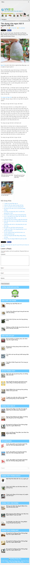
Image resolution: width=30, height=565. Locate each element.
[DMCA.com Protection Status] (15, 297)
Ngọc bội (3, 65)
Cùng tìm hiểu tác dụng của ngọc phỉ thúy (13, 205)
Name (2, 268)
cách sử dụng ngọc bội (7, 244)
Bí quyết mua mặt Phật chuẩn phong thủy (13, 227)
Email (2, 273)
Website (2, 278)
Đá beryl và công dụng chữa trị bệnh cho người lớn (17, 347)
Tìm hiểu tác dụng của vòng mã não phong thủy (15, 214)
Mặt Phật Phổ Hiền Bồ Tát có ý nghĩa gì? (17, 478)
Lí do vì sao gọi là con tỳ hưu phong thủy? (14, 206)
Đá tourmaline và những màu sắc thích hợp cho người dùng (16, 339)
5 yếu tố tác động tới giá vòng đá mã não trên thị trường (17, 312)
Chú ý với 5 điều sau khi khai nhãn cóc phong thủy (17, 487)
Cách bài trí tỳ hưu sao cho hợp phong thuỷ (17, 320)
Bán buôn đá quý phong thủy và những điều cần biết (17, 374)
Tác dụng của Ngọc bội (6, 97)
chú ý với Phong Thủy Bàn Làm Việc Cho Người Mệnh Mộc (17, 433)
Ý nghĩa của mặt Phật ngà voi (11, 203)
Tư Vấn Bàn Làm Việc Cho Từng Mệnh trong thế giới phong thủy (16, 522)
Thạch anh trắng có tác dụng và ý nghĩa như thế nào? (17, 495)
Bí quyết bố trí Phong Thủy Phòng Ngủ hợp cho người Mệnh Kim (17, 425)
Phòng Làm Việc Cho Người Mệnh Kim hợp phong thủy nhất (16, 506)
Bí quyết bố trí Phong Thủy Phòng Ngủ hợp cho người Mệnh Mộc (17, 541)
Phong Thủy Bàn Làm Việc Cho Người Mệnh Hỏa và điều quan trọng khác (16, 409)
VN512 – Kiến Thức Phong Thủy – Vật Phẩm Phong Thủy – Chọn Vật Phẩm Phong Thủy (17, 561)
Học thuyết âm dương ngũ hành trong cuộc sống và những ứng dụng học (16, 382)
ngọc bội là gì (20, 244)
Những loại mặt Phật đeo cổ (14, 303)
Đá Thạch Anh (13, 28)
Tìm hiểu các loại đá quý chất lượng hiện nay (17, 355)
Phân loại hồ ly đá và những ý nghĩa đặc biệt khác (15, 219)
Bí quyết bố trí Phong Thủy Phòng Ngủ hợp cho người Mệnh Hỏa (17, 534)
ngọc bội (15, 244)
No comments (22, 28)
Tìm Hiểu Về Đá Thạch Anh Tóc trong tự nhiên (17, 363)
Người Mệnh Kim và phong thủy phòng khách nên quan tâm (17, 390)
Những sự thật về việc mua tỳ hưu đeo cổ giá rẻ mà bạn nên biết (17, 327)
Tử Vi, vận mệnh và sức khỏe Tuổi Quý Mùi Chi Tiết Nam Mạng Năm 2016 (16, 460)
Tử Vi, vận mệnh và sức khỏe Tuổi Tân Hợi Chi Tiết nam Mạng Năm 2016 (16, 444)
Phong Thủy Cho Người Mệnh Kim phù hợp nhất (15, 238)
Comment (3, 254)
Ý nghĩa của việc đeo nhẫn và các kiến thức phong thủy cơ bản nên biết (16, 398)
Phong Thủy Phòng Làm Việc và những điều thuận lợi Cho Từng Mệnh (17, 417)
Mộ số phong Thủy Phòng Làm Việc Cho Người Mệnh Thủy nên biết (17, 514)
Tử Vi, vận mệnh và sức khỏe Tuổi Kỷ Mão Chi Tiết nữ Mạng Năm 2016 (16, 452)
